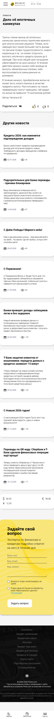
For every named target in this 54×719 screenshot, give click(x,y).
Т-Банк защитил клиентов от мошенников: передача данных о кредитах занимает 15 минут (24, 360)
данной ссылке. (27, 698)
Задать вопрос (20, 603)
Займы (9, 716)
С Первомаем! (12, 268)
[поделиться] (19, 106)
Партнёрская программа (27, 663)
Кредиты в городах (27, 655)
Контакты (27, 629)
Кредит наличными (27, 634)
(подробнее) (16, 593)
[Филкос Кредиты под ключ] (17, 4)
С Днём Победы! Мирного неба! (23, 229)
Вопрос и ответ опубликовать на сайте (26, 582)
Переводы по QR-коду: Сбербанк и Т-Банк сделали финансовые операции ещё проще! (26, 452)
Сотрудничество (27, 667)
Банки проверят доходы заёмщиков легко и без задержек (26, 312)
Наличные (27, 716)
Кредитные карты (27, 638)
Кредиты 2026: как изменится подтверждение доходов (22, 137)
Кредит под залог (27, 646)
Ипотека (27, 642)
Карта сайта (27, 659)
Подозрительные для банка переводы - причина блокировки (27, 182)
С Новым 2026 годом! (17, 410)
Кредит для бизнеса (27, 650)
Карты (45, 716)
